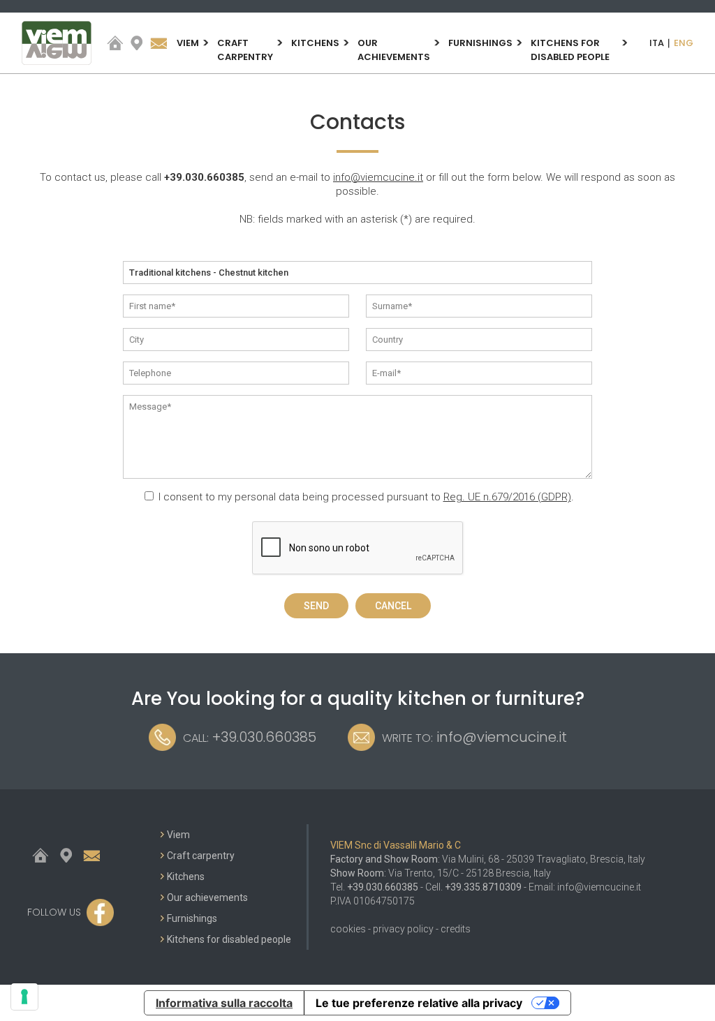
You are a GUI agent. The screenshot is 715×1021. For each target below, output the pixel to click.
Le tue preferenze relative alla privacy (419, 1003)
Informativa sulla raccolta (224, 1003)
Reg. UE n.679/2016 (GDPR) (507, 497)
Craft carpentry (245, 50)
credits (456, 928)
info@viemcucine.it (378, 177)
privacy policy (403, 928)
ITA (656, 43)
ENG (683, 43)
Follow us (54, 912)
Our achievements (394, 50)
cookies (348, 928)
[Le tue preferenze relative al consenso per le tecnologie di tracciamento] (24, 996)
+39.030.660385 (204, 177)
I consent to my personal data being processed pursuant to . (366, 497)
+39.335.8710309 (483, 887)
